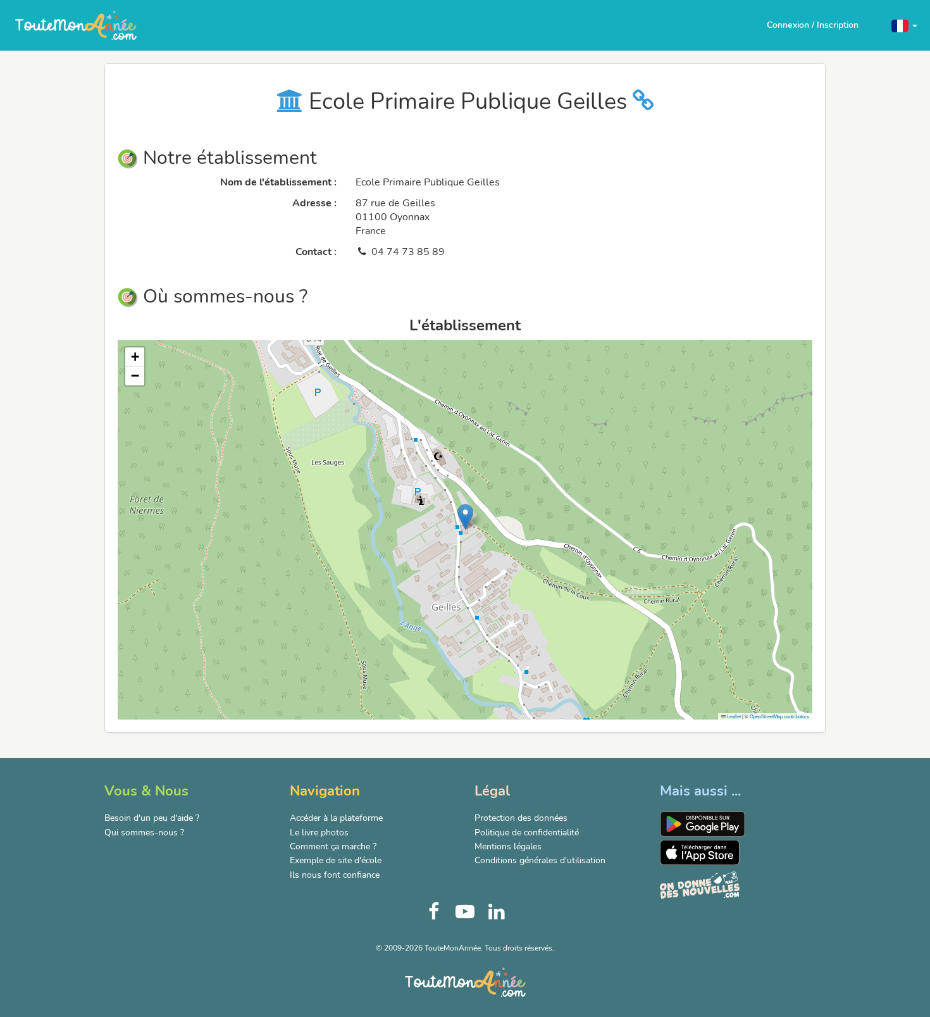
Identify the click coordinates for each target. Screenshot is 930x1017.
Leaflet (733, 716)
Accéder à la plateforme (336, 818)
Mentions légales (508, 846)
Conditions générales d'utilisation (539, 860)
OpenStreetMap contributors (779, 716)
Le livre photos (319, 833)
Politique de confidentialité (526, 833)
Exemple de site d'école (335, 860)
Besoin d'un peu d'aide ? (151, 818)
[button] (904, 25)
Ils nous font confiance (335, 875)
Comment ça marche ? (333, 846)
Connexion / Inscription (813, 25)
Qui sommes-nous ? (144, 833)
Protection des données (520, 818)
